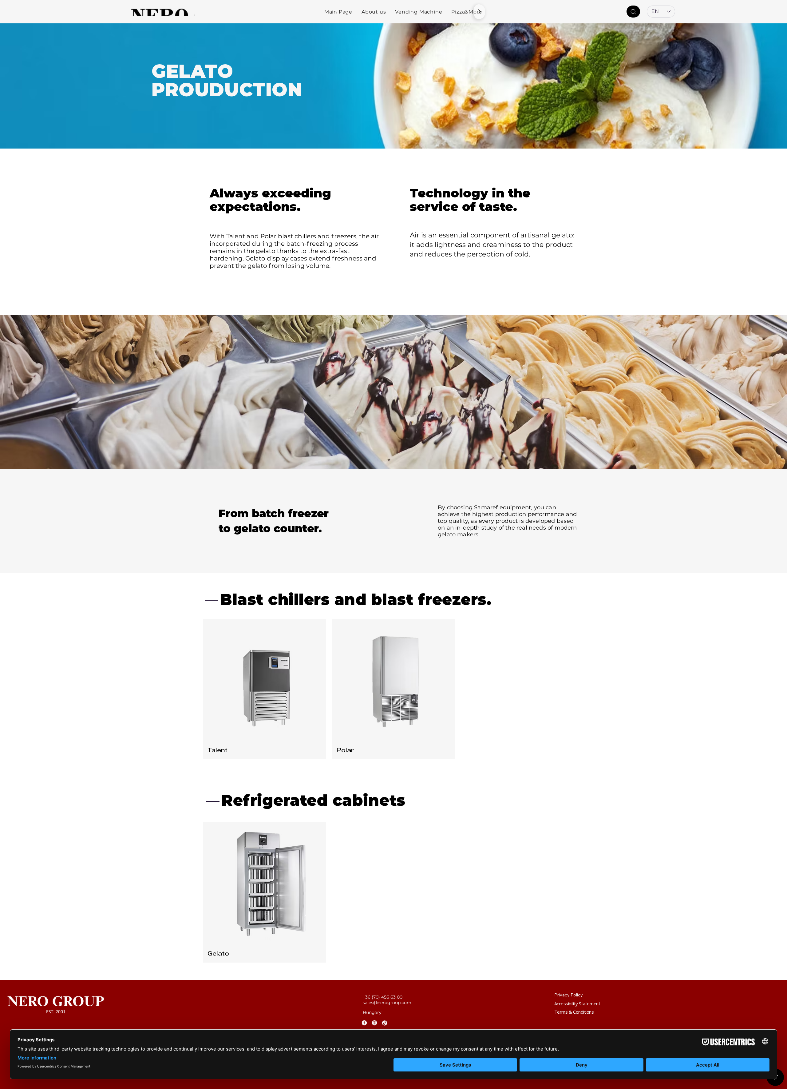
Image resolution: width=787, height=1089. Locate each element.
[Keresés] (633, 12)
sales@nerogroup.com (387, 1002)
